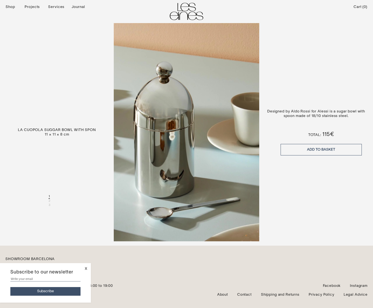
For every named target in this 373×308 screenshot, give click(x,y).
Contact (244, 294)
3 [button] (50, 205)
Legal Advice (356, 294)
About (222, 294)
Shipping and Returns (280, 294)
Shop (10, 7)
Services (56, 7)
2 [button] (50, 201)
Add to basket (321, 149)
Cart (360, 7)
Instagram (359, 285)
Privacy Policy (321, 294)
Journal (78, 7)
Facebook (332, 285)
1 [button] (49, 196)
